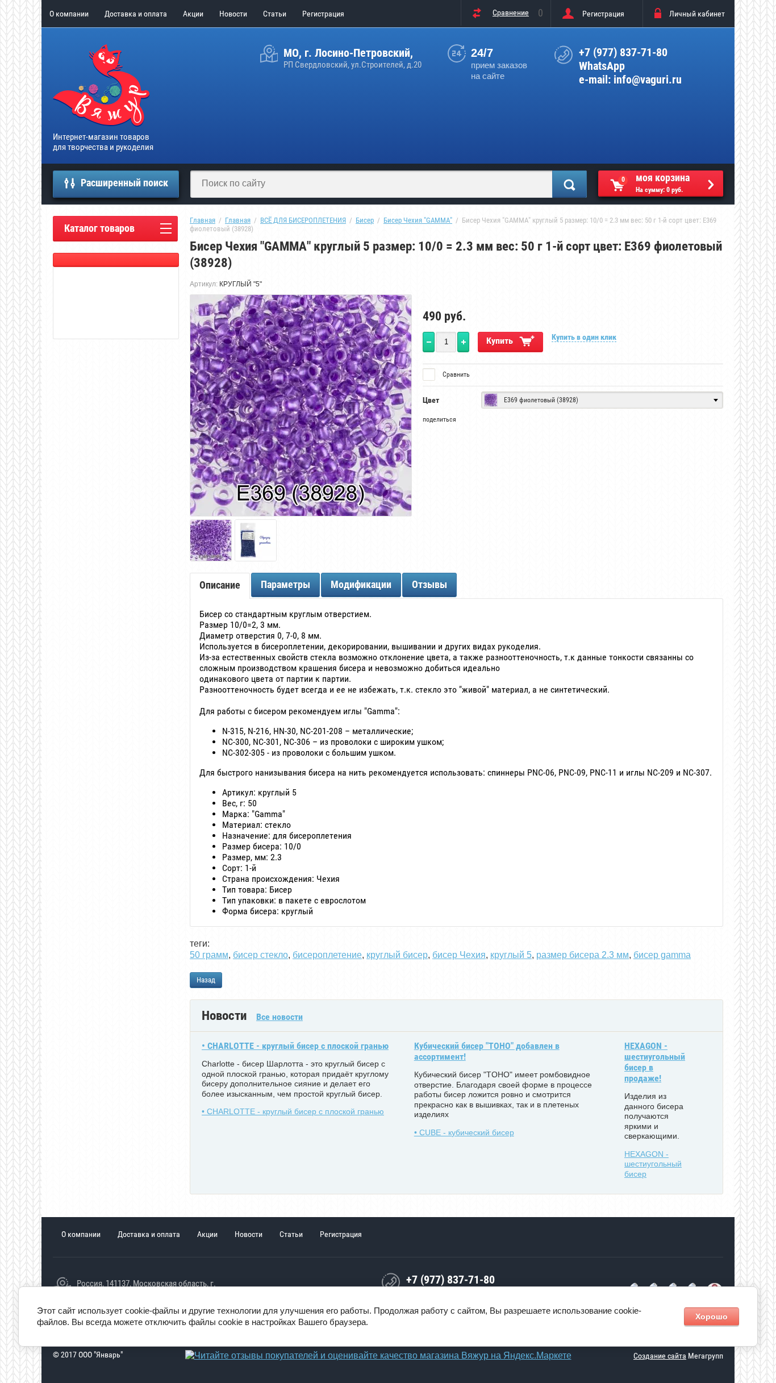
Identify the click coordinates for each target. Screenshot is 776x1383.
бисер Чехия (459, 955)
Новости (233, 13)
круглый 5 (511, 955)
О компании (69, 13)
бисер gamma (662, 955)
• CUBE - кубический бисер (464, 1132)
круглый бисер (397, 955)
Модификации (361, 584)
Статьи (274, 13)
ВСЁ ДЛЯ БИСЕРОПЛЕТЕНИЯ (303, 220)
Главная (202, 220)
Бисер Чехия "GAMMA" (417, 220)
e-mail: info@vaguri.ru (630, 79)
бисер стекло (260, 955)
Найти (569, 184)
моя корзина (655, 183)
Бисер (365, 220)
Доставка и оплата (136, 13)
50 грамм (209, 955)
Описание (219, 585)
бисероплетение (327, 955)
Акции (193, 13)
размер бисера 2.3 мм (582, 955)
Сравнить (455, 374)
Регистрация (323, 13)
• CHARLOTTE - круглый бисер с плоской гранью (295, 1045)
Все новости (279, 1016)
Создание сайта (659, 1355)
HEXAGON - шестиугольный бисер (653, 1163)
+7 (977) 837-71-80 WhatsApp (623, 59)
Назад (206, 980)
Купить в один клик (584, 336)
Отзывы (429, 584)
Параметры (285, 584)
